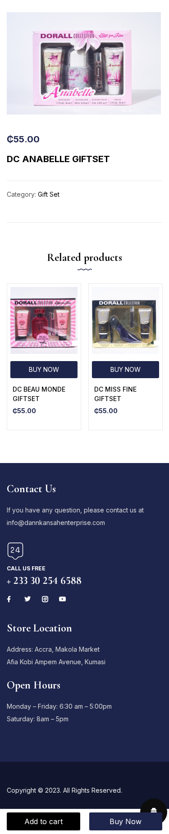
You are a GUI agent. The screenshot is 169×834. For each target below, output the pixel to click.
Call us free (26, 568)
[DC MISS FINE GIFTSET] (125, 320)
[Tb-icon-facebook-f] (10, 599)
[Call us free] (15, 551)
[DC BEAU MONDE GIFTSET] (44, 320)
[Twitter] (27, 599)
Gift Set (48, 194)
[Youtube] (62, 599)
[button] (44, 369)
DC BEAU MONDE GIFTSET (39, 393)
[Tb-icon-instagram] (45, 599)
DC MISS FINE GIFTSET (115, 393)
